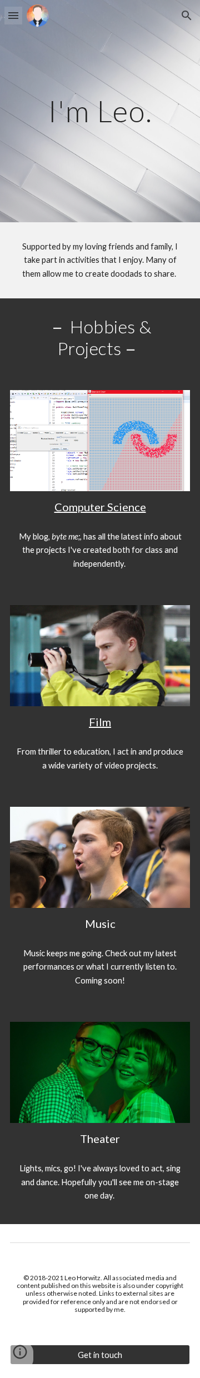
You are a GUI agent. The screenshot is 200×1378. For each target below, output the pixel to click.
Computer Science (100, 506)
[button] (13, 15)
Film (100, 721)
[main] (100, 111)
